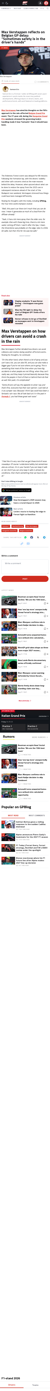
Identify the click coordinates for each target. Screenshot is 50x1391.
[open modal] (46, 3)
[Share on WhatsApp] (25, 537)
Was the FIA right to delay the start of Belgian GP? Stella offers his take (30, 312)
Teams (35, 1385)
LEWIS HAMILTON (31, 8)
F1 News (4, 48)
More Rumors (39, 737)
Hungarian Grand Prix (9, 530)
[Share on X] (38, 537)
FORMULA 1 (6, 8)
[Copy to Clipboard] (21, 543)
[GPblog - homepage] (25, 3)
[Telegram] (44, 537)
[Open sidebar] (2, 3)
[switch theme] (6, 3)
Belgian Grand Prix (37, 113)
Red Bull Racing (17, 526)
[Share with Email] (28, 543)
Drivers (11, 1384)
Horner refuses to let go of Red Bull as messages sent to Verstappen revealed (30, 321)
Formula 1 (5, 396)
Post (25, 578)
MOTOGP (17, 8)
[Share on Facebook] (31, 537)
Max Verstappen (8, 110)
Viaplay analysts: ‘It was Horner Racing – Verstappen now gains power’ (29, 303)
